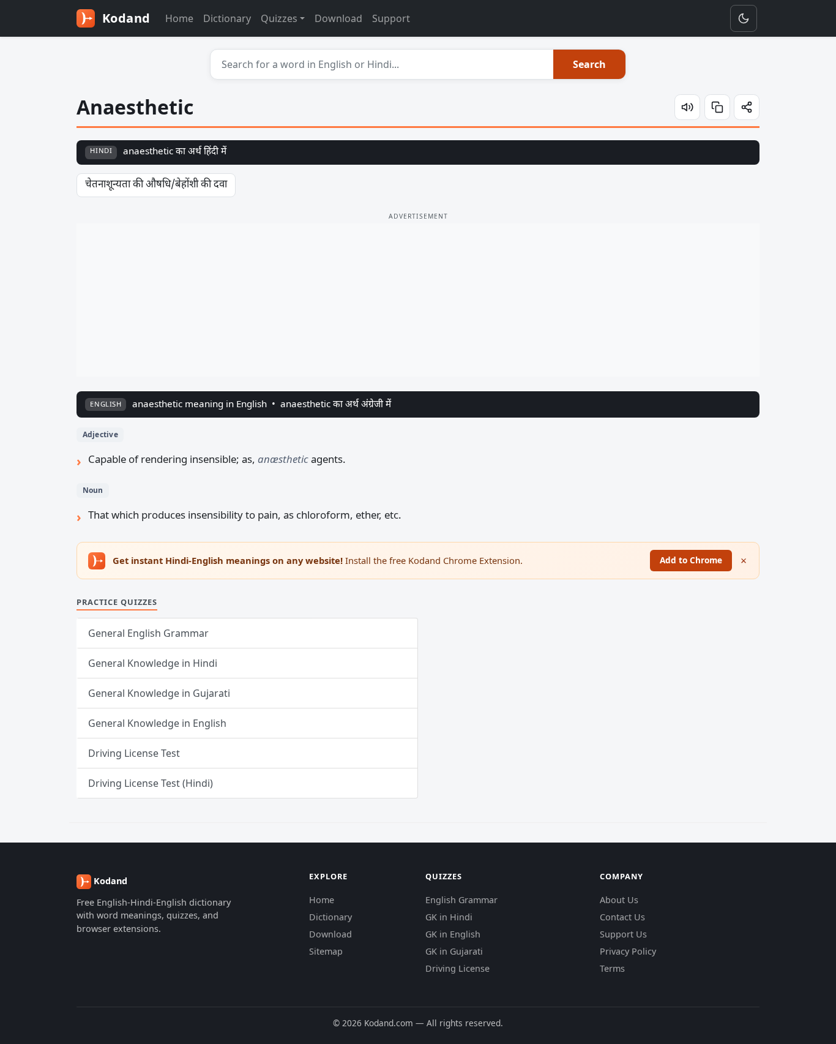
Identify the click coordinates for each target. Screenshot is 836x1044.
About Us (619, 900)
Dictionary (227, 18)
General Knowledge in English (157, 723)
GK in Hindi (448, 917)
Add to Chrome (691, 560)
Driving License (457, 968)
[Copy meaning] (717, 107)
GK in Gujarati (454, 951)
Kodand (125, 18)
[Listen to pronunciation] (687, 107)
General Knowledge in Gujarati (159, 693)
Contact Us (622, 917)
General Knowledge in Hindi (152, 663)
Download (338, 18)
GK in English (452, 934)
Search (589, 64)
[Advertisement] (418, 300)
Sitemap (326, 951)
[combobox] (382, 64)
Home (179, 18)
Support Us (623, 934)
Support (391, 18)
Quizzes (279, 18)
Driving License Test (134, 753)
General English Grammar (148, 633)
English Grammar (461, 900)
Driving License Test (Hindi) (150, 783)
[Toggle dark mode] (743, 18)
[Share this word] (746, 107)
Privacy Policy (628, 951)
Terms (612, 968)
